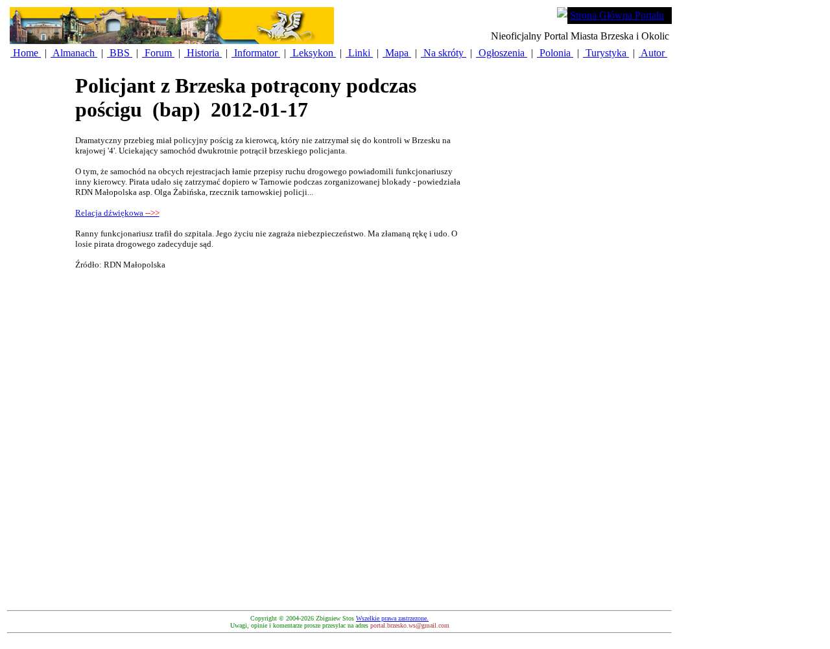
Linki (359, 52)
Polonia (555, 52)
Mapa (397, 52)
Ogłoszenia (501, 52)
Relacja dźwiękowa (117, 213)
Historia (203, 52)
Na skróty (443, 52)
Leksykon (313, 52)
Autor (653, 52)
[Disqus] (269, 442)
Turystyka (606, 52)
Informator (255, 52)
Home (25, 52)
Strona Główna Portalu (617, 15)
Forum (158, 52)
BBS (119, 52)
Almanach (74, 52)
